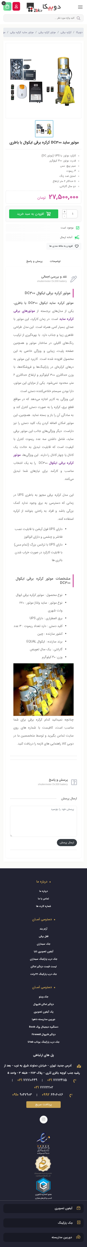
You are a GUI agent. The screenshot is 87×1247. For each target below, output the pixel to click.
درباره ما (43, 891)
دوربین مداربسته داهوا (43, 1019)
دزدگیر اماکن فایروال (43, 1004)
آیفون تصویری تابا (43, 951)
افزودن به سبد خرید (31, 214)
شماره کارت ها (43, 906)
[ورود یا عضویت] (16, 6)
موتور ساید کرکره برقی (22, 32)
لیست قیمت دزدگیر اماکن (44, 967)
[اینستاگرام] (44, 1119)
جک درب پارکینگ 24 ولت (43, 974)
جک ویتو (43, 997)
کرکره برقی (65, 32)
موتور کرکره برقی (47, 32)
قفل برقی (43, 936)
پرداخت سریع (43, 1104)
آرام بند (43, 929)
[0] (7, 6)
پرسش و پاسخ (34, 261)
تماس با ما (43, 899)
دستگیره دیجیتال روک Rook (43, 1027)
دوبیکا (79, 32)
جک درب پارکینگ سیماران (43, 959)
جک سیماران (43, 944)
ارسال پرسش (67, 842)
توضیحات (55, 261)
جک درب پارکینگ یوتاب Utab (44, 1042)
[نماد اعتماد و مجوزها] (43, 1165)
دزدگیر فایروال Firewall (44, 1034)
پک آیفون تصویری (44, 1012)
